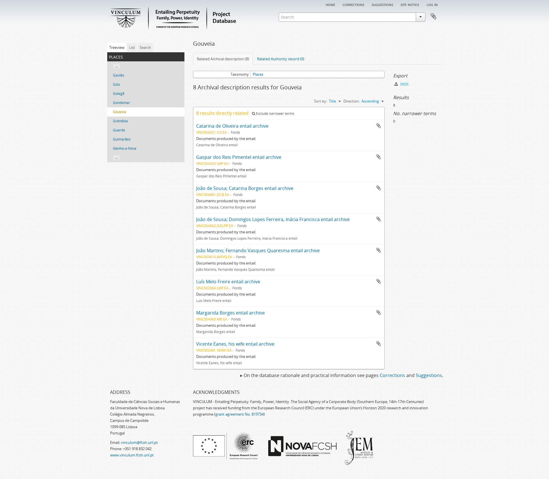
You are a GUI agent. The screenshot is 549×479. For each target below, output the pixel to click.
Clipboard (433, 16)
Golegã (118, 93)
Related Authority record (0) (280, 58)
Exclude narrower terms (274, 113)
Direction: (351, 101)
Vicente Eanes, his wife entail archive (235, 344)
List (132, 47)
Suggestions (382, 4)
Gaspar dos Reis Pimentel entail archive (238, 157)
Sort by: (320, 101)
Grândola (120, 121)
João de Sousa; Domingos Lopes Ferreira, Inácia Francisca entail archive (273, 219)
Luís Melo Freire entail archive (228, 281)
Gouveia (119, 111)
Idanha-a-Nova (124, 148)
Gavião (118, 75)
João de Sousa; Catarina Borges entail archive (244, 188)
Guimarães (122, 139)
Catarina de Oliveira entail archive (232, 126)
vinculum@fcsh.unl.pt (139, 442)
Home (330, 4)
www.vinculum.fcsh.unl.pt (132, 455)
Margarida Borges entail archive (230, 313)
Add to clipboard (378, 126)
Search (145, 47)
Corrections (353, 4)
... (116, 66)
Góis (116, 84)
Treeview (116, 47)
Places (258, 74)
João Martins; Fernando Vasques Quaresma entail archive (258, 250)
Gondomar (121, 102)
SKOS (404, 84)
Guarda (119, 130)
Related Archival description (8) (223, 58)
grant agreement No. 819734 (239, 414)
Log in (432, 4)
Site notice (410, 4)
